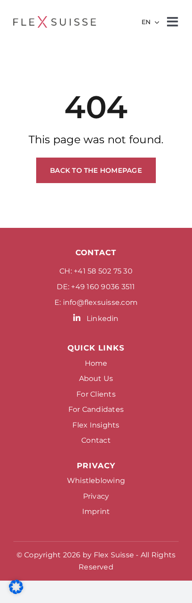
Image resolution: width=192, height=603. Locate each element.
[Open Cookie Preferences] (16, 591)
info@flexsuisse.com (100, 302)
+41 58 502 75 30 (103, 271)
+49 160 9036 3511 (103, 286)
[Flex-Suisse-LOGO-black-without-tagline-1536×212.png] (54, 19)
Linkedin (103, 318)
